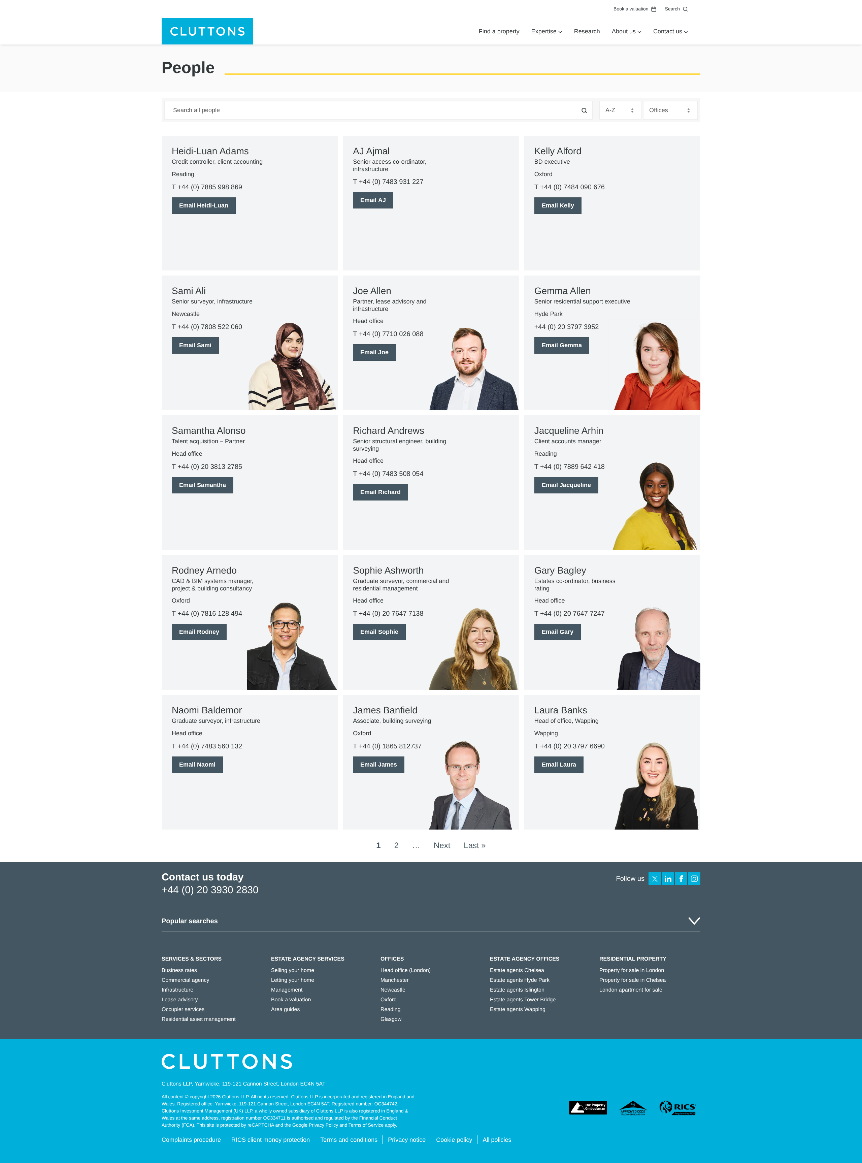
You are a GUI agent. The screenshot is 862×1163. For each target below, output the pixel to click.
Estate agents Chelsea (517, 970)
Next (442, 845)
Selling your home (292, 970)
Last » (475, 845)
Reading (390, 1009)
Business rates (179, 970)
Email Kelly (558, 205)
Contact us (667, 31)
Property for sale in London (631, 970)
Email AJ (373, 200)
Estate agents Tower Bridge (523, 1000)
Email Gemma (562, 345)
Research (587, 31)
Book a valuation (631, 8)
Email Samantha (202, 485)
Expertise (544, 31)
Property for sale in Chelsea (632, 980)
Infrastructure (177, 990)
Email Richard (380, 492)
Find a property (499, 31)
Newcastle (392, 990)
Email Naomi (197, 764)
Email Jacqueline (566, 485)
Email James (378, 764)
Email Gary (557, 631)
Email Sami (195, 345)
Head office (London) (405, 970)
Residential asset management (199, 1019)
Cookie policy (454, 1139)
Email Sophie (379, 631)
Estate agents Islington (517, 990)
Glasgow (390, 1019)
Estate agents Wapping (517, 1009)
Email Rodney (199, 631)
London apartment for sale (630, 990)
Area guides (285, 1009)
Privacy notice (407, 1139)
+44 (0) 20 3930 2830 (210, 890)
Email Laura (559, 764)
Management (286, 990)
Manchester (394, 980)
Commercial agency (185, 980)
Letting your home (292, 980)
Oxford (388, 1000)
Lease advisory (180, 1000)
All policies (497, 1139)
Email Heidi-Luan (203, 205)
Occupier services (183, 1009)
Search (672, 8)
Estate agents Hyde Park (520, 980)
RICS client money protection (270, 1139)
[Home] (207, 31)
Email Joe (374, 352)
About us (624, 31)
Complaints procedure (191, 1139)
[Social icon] (655, 878)
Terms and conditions (348, 1139)
